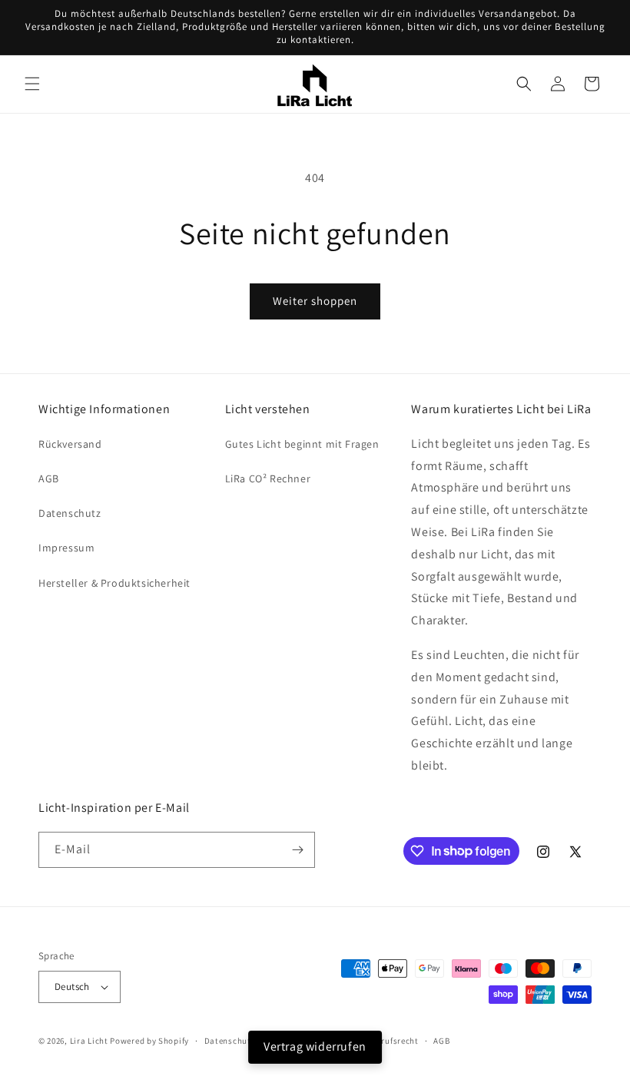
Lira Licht (89, 1040)
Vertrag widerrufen (315, 1046)
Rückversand (70, 444)
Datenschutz (69, 513)
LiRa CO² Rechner (268, 478)
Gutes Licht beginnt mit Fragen (302, 444)
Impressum (66, 548)
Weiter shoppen (315, 300)
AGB (48, 478)
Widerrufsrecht (388, 1040)
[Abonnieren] (297, 850)
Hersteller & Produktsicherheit (114, 583)
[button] (32, 84)
